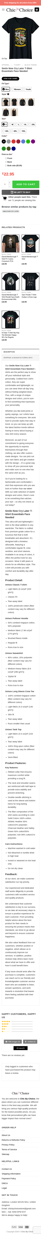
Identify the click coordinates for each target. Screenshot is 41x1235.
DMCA (5, 1183)
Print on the (7, 154)
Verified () (31, 1042)
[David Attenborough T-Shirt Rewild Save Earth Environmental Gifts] (10, 281)
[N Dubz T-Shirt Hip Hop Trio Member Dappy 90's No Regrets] (10, 319)
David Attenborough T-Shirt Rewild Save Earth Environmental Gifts (10, 297)
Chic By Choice (27, 1099)
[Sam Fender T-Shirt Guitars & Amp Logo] (30, 281)
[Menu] (3, 10)
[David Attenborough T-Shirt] (30, 243)
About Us (6, 1135)
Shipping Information (11, 1174)
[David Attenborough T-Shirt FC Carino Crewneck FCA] (10, 243)
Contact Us (7, 1169)
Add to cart (25, 184)
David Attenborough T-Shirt (30, 258)
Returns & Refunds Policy (13, 1140)
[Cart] (37, 9)
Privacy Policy (8, 1145)
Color (4, 136)
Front (9, 158)
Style (5, 94)
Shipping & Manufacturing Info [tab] (18, 358)
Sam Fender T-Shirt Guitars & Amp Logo (29, 296)
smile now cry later (11, 211)
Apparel (5, 65)
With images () (14, 1042)
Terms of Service (9, 1149)
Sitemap (5, 1154)
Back (9, 162)
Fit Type (5, 84)
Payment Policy (9, 1178)
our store (27, 488)
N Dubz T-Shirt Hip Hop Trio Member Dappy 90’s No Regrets (10, 335)
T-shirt (17, 65)
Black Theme (31, 65)
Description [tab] (9, 352)
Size (4, 119)
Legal (4, 1188)
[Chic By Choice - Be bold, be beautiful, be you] (19, 9)
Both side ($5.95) (14, 165)
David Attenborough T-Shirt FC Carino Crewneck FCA (10, 259)
